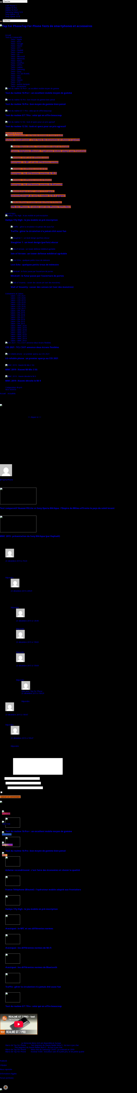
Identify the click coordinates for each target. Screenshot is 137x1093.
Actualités (12, 393)
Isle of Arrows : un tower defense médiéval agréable (39, 253)
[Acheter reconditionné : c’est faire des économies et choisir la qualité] (34, 135)
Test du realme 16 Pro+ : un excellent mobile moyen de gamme (38, 93)
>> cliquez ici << (34, 417)
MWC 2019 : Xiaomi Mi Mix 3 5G (21, 369)
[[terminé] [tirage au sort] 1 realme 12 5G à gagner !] (33, 191)
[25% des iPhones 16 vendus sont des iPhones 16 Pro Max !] (36, 202)
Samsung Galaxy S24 (14, 12)
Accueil (8, 35)
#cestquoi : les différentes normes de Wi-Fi (34, 173)
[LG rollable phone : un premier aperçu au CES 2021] (27, 354)
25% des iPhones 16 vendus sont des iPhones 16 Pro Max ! (41, 207)
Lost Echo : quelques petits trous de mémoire (35, 264)
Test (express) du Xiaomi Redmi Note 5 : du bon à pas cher (55, 1045)
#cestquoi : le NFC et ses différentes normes (34, 162)
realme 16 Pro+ (11, 10)
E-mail (2, 783)
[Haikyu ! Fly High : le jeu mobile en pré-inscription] (26, 215)
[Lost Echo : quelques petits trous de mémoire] (30, 260)
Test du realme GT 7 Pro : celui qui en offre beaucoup (33, 115)
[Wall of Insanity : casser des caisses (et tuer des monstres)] (35, 283)
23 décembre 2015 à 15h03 (27, 642)
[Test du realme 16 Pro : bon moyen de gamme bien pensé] (30, 100)
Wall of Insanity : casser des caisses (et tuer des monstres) (42, 287)
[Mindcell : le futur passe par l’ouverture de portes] (32, 271)
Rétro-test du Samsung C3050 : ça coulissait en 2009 (52, 1049)
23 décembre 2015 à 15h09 (27, 666)
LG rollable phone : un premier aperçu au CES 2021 (31, 358)
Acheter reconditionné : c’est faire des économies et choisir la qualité (42, 140)
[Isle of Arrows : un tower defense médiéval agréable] (33, 249)
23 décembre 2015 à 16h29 (32, 693)
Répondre (9, 578)
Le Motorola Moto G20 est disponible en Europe (41, 1043)
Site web (3, 788)
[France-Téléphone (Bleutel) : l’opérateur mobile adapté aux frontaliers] (40, 146)
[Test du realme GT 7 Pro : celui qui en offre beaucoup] (28, 111)
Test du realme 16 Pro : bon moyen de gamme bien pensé (35, 104)
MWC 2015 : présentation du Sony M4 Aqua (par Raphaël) (30, 536)
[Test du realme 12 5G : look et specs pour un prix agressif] (30, 122)
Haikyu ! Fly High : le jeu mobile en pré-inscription (31, 220)
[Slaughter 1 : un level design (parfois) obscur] (30, 238)
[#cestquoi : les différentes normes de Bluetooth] (31, 180)
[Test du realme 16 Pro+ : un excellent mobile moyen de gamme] (32, 88)
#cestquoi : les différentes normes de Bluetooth (36, 184)
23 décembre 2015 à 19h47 (16, 715)
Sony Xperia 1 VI (12, 14)
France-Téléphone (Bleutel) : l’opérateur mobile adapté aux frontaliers (48, 151)
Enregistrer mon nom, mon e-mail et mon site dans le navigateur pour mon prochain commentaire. (43, 792)
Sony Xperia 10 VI (12, 16)
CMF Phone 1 (11, 6)
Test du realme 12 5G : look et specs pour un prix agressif (35, 126)
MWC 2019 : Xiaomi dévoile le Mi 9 (23, 381)
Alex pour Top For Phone (31, 691)
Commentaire (6, 774)
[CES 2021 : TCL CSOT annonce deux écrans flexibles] (28, 343)
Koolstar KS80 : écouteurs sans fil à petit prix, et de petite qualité (57, 1052)
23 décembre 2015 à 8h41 (21, 591)
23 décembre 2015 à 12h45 (27, 621)
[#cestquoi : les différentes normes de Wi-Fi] (29, 169)
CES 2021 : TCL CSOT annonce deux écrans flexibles (32, 347)
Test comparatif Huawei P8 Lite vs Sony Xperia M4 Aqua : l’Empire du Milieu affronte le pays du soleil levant (57, 508)
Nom (2, 778)
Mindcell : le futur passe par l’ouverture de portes (37, 276)
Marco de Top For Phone (15, 1045)
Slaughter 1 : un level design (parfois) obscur (34, 242)
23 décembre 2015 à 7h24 (16, 561)
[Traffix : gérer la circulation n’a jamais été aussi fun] (32, 227)
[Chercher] (1, 21)
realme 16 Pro (11, 8)
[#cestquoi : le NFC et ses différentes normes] (30, 158)
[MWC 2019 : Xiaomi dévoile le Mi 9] (20, 376)
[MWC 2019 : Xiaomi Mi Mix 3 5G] (19, 365)
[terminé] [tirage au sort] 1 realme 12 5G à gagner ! (38, 195)
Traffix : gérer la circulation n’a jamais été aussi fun (38, 231)
